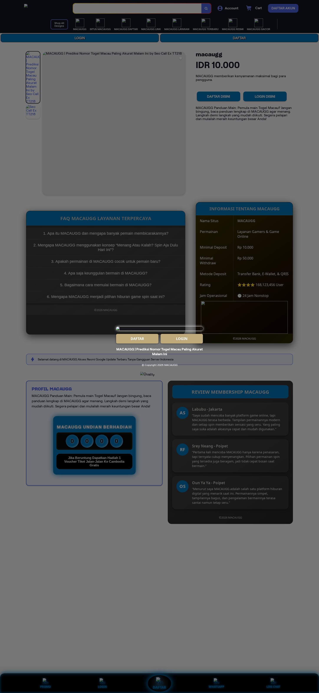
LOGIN (181, 338)
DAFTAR (137, 338)
